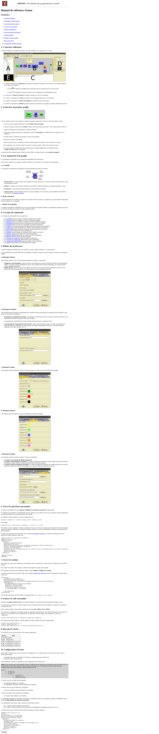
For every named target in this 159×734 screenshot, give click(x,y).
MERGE (8, 236)
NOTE (8, 242)
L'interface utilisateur (9, 18)
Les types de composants (10, 26)
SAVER (8, 220)
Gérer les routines (8, 35)
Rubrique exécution (18, 193)
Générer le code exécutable (11, 38)
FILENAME (9, 229)
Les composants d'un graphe (11, 24)
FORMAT (9, 232)
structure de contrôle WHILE (14, 241)
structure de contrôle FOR (13, 239)
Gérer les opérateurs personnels (12, 32)
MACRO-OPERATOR (12, 235)
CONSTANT (9, 227)
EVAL (8, 230)
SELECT (8, 233)
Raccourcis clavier (9, 40)
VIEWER (8, 221)
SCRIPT (8, 226)
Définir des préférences (10, 29)
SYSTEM (9, 224)
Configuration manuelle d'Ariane (12, 43)
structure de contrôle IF (13, 238)
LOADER (9, 218)
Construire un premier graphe (12, 21)
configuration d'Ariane (38, 533)
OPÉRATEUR (10, 223)
